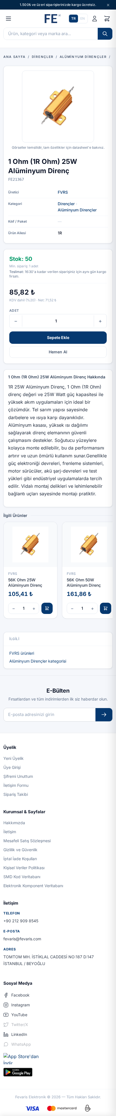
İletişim (9, 831)
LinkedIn (19, 1034)
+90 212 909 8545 (20, 920)
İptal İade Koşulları (20, 858)
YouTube (19, 1014)
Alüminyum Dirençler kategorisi (37, 661)
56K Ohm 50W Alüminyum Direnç (84, 582)
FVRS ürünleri (21, 653)
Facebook (20, 995)
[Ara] (105, 34)
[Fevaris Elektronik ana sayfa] (52, 18)
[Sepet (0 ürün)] (107, 18)
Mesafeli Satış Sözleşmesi (27, 840)
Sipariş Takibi (15, 794)
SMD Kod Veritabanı (21, 876)
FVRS (63, 192)
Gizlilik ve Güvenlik (20, 849)
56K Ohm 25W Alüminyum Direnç (25, 582)
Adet (14, 310)
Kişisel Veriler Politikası (23, 867)
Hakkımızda (14, 822)
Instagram (20, 1004)
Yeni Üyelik (13, 758)
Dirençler (66, 203)
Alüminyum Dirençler (77, 209)
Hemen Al (58, 351)
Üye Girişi (12, 767)
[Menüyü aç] (8, 18)
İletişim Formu (15, 785)
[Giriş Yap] (94, 18)
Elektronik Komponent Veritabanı (33, 885)
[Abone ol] (103, 714)
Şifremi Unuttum (18, 776)
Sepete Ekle (58, 337)
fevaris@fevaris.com (22, 938)
